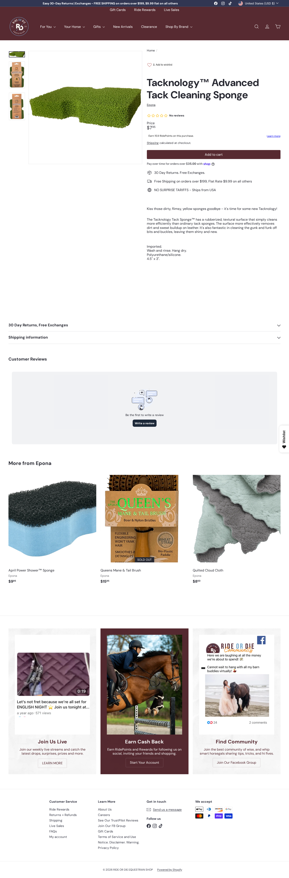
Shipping (153, 143)
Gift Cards (118, 10)
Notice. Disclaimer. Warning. (118, 842)
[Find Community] (236, 685)
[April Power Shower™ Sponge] (52, 531)
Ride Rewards (145, 10)
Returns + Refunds (63, 815)
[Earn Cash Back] (144, 685)
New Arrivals (123, 26)
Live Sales (171, 10)
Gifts (97, 26)
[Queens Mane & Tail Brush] (144, 531)
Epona (43, 463)
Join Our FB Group (111, 826)
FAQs (53, 831)
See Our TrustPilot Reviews (118, 820)
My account (58, 837)
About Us (105, 809)
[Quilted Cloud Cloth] (237, 531)
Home (151, 50)
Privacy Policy (108, 848)
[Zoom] (85, 107)
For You (46, 26)
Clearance (149, 26)
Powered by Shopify (169, 869)
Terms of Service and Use (117, 837)
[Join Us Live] (52, 685)
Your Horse (73, 26)
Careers (104, 815)
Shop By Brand (177, 26)
